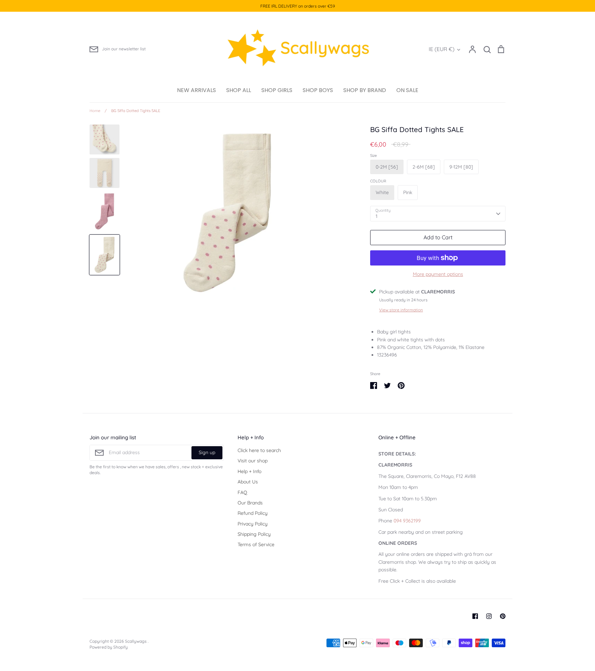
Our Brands (250, 503)
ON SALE (407, 90)
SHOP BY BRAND (364, 90)
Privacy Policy (253, 524)
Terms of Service (256, 544)
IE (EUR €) (442, 49)
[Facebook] (475, 616)
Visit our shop (253, 461)
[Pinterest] (503, 616)
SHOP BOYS (318, 90)
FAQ (242, 492)
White (382, 192)
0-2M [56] (387, 167)
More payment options (438, 274)
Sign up (207, 452)
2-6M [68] (424, 167)
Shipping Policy (254, 534)
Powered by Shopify (109, 647)
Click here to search (259, 450)
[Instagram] (489, 616)
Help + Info (249, 471)
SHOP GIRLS (276, 90)
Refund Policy (253, 513)
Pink (407, 192)
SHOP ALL (238, 90)
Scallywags (136, 641)
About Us (248, 482)
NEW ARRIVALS (196, 90)
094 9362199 (407, 521)
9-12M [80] (461, 167)
